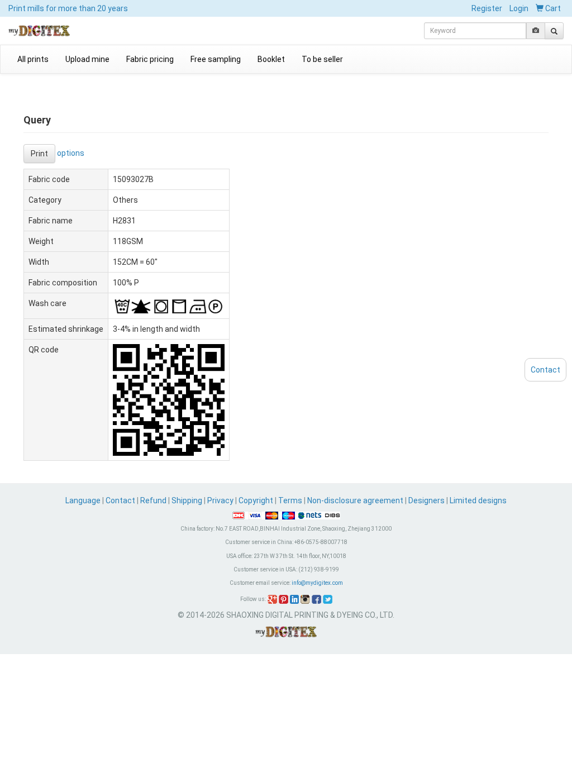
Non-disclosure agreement (355, 500)
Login (518, 8)
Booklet (271, 59)
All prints (33, 59)
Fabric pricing (150, 59)
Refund (153, 500)
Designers (426, 500)
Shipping (186, 500)
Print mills (68, 8)
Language (83, 500)
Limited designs (478, 500)
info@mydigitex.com (317, 583)
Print (39, 153)
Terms (290, 500)
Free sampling (215, 59)
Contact (120, 500)
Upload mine (87, 59)
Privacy (220, 500)
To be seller (322, 59)
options (70, 152)
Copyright (256, 500)
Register (486, 8)
